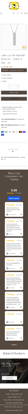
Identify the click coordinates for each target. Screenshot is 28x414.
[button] (1, 13)
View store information (10, 114)
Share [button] (4, 81)
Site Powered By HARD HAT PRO (14, 410)
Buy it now (14, 98)
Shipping (5, 70)
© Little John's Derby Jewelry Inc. (14, 407)
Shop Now (9, 378)
